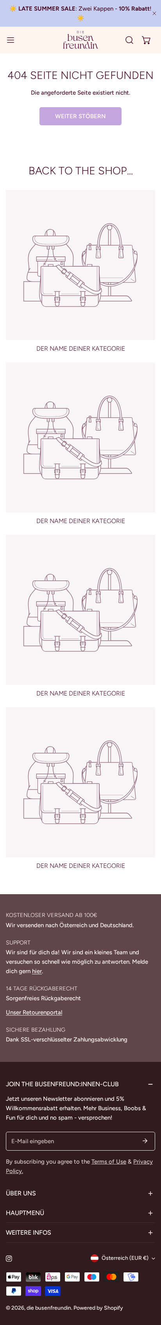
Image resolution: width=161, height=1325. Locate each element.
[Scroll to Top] (147, 1283)
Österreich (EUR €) (125, 1258)
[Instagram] (9, 1259)
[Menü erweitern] (10, 40)
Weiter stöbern (80, 116)
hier (37, 971)
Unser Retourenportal (34, 1012)
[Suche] (129, 40)
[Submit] (145, 1141)
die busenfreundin (49, 1308)
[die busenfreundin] (80, 40)
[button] (146, 40)
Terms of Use (108, 1161)
